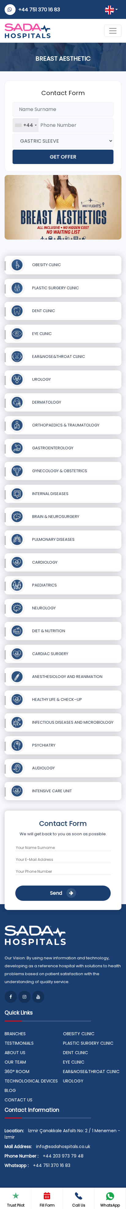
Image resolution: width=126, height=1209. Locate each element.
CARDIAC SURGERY (49, 654)
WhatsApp (110, 1205)
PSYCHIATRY (43, 745)
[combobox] (26, 125)
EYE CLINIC (41, 334)
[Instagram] (24, 997)
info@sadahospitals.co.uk (63, 1146)
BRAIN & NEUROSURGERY (55, 516)
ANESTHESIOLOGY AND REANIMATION (66, 676)
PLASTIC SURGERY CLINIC (55, 288)
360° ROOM (17, 1071)
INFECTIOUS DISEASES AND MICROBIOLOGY (72, 722)
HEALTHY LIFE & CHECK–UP (56, 699)
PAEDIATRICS (44, 585)
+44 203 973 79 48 (63, 1156)
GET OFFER (63, 156)
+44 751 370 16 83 (39, 9)
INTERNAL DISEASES (50, 494)
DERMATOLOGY (46, 402)
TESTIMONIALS (19, 1043)
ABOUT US (15, 1053)
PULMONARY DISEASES (53, 539)
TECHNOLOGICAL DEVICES (31, 1081)
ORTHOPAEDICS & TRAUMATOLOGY (65, 425)
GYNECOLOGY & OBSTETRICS (59, 471)
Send (56, 893)
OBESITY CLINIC (46, 265)
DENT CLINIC (43, 311)
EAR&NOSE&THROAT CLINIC (58, 356)
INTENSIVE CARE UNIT (51, 791)
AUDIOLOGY (43, 768)
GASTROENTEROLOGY (52, 448)
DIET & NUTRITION (48, 631)
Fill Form (47, 1205)
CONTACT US (18, 1100)
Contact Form (63, 93)
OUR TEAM (15, 1062)
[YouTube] (38, 997)
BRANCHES (15, 1034)
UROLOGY (41, 379)
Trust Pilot (15, 1205)
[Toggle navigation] (112, 31)
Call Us (78, 1205)
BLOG (10, 1090)
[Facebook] (11, 997)
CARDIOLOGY (44, 562)
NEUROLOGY (43, 608)
